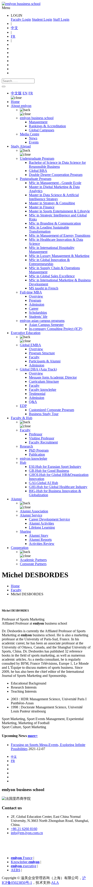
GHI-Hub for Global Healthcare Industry (58, 487)
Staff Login (61, 19)
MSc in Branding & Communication (55, 223)
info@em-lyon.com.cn (27, 833)
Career (33, 308)
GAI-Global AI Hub (43, 483)
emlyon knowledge (33, 458)
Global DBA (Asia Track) (38, 369)
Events (34, 142)
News (33, 138)
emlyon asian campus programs (42, 321)
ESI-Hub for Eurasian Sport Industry (55, 467)
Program (35, 300)
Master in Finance (41, 207)
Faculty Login (21, 19)
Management (38, 122)
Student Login (42, 19)
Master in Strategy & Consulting (52, 203)
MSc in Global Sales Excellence (52, 276)
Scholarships (38, 312)
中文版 (16, 93)
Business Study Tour (43, 414)
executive (23, 866)
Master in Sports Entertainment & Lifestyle (59, 211)
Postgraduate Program (35, 179)
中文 (14, 28)
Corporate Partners (33, 564)
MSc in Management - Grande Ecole (55, 183)
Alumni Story (38, 535)
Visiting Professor (41, 438)
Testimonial (37, 394)
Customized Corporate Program (51, 410)
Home (15, 102)
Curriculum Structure (44, 381)
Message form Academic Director (53, 377)
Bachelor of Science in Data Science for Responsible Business (57, 164)
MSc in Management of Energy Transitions (59, 235)
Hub (23, 462)
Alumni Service (31, 515)
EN (25, 93)
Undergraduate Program (37, 158)
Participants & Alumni (44, 361)
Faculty (34, 357)
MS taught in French (43, 288)
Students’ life (38, 316)
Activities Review (41, 544)
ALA (55, 883)
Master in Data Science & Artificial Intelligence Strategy (54, 197)
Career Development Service (49, 519)
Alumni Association (34, 511)
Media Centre (29, 134)
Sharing (25, 531)
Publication (37, 454)
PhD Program (39, 450)
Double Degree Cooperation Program (55, 175)
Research (26, 446)
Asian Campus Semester (46, 325)
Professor (35, 434)
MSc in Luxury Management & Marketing (59, 256)
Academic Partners (33, 560)
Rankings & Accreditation (47, 126)
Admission (36, 304)
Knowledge (25, 862)
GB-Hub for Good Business (49, 471)
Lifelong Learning (42, 527)
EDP (23, 406)
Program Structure (42, 353)
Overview (36, 296)
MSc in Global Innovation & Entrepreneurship (49, 262)
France (22, 858)
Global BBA (38, 171)
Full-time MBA (31, 292)
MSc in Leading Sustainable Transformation (49, 229)
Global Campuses (41, 130)
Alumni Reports (40, 539)
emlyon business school (36, 118)
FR (13, 36)
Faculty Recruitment (43, 442)
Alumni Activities (41, 523)
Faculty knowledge (42, 389)
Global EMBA (30, 345)
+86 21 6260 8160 (24, 829)
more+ (33, 736)
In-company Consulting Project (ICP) (55, 329)
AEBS (15, 870)
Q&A (33, 402)
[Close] (3, 86)
